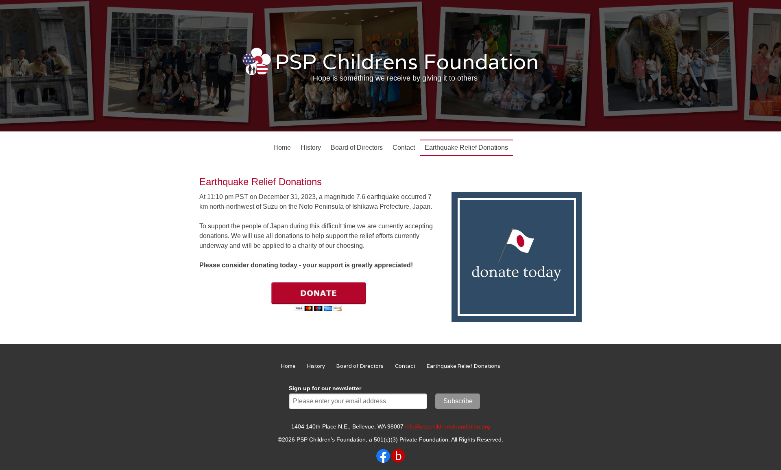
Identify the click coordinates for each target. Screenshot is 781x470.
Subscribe (458, 401)
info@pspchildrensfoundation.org (447, 426)
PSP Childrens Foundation (407, 61)
